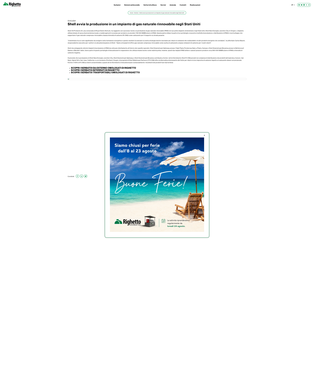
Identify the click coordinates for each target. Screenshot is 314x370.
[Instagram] (309, 5)
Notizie (136, 13)
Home (131, 13)
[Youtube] (301, 5)
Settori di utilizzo (150, 5)
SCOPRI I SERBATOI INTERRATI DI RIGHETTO (95, 70)
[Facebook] (299, 5)
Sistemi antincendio (132, 5)
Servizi (163, 5)
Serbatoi (117, 5)
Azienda (173, 5)
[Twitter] (306, 5)
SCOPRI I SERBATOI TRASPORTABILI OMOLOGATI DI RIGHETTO (105, 72)
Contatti (183, 5)
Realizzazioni (195, 5)
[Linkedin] (304, 5)
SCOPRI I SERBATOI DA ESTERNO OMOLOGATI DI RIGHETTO (103, 67)
